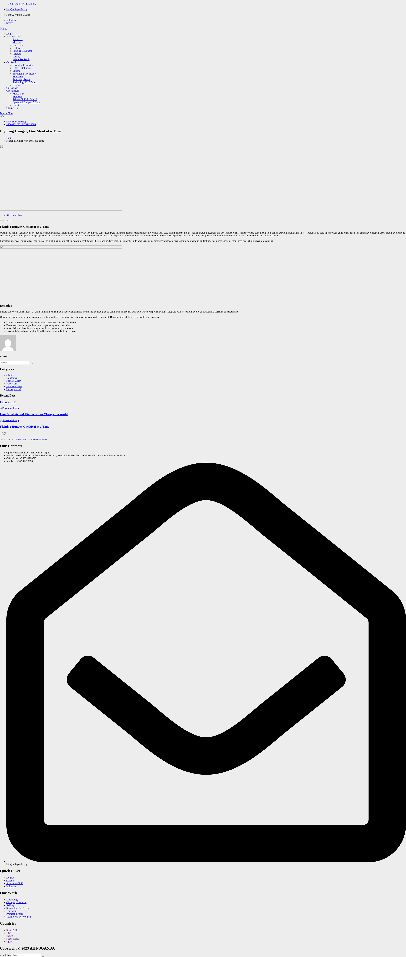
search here (5, 955)
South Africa (12, 930)
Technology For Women (25, 82)
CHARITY (4, 439)
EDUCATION (23, 439)
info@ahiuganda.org (16, 9)
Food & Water (13, 380)
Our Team (18, 45)
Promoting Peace (21, 79)
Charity (10, 375)
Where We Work (21, 59)
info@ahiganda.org (16, 121)
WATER (44, 439)
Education (18, 76)
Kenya (9, 935)
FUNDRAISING (35, 439)
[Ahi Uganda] (3, 28)
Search (9, 23)
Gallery (16, 56)
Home (9, 33)
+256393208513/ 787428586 (21, 4)
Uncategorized (13, 389)
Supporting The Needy (24, 73)
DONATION (13, 439)
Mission (17, 42)
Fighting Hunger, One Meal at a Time (24, 426)
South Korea (12, 938)
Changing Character (23, 65)
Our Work (11, 62)
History (16, 48)
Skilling (16, 70)
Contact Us (12, 108)
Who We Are (13, 36)
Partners (17, 53)
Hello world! (8, 402)
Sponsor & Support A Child (26, 102)
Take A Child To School (25, 99)
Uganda (10, 941)
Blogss (16, 85)
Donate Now (6, 113)
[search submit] (43, 956)
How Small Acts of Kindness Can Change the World (34, 414)
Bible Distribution (22, 68)
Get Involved (13, 90)
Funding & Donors (22, 50)
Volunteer (11, 20)
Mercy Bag (18, 93)
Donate (16, 105)
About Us (18, 39)
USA (9, 933)
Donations (11, 378)
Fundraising (12, 383)
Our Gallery (12, 88)
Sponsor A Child (14, 883)
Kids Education (14, 215)
